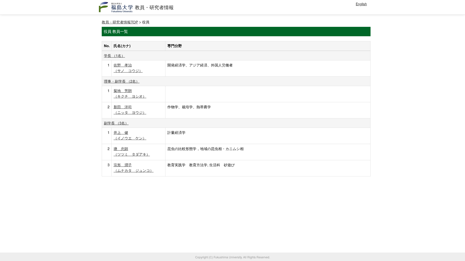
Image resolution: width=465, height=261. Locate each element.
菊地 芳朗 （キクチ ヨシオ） (130, 93)
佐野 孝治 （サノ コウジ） (128, 67)
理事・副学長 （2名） (122, 81)
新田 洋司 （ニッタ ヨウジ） (130, 109)
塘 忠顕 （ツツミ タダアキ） (132, 151)
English (361, 3)
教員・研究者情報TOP (120, 21)
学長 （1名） (114, 55)
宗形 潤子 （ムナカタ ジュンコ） (134, 167)
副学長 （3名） (116, 122)
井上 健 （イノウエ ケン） (130, 135)
